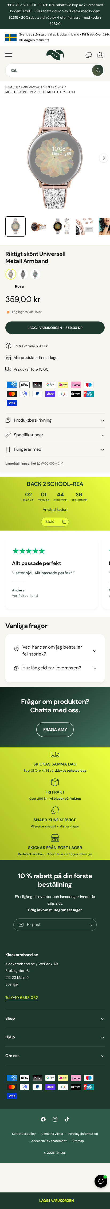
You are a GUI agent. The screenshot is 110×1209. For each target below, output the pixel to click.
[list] (55, 37)
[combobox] (55, 70)
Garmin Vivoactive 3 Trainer (39, 87)
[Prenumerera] (90, 924)
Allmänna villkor (52, 1134)
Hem (8, 87)
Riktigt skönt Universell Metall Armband (40, 92)
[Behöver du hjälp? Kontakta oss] (89, 55)
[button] (8, 55)
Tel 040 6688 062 (21, 997)
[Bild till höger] (103, 158)
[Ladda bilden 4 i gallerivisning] (38, 226)
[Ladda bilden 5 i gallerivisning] (61, 226)
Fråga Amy (55, 729)
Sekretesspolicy (24, 1134)
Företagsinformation (83, 1134)
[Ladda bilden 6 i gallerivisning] (84, 226)
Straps (61, 1153)
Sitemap (78, 1141)
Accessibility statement (48, 1141)
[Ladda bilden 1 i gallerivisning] (15, 226)
